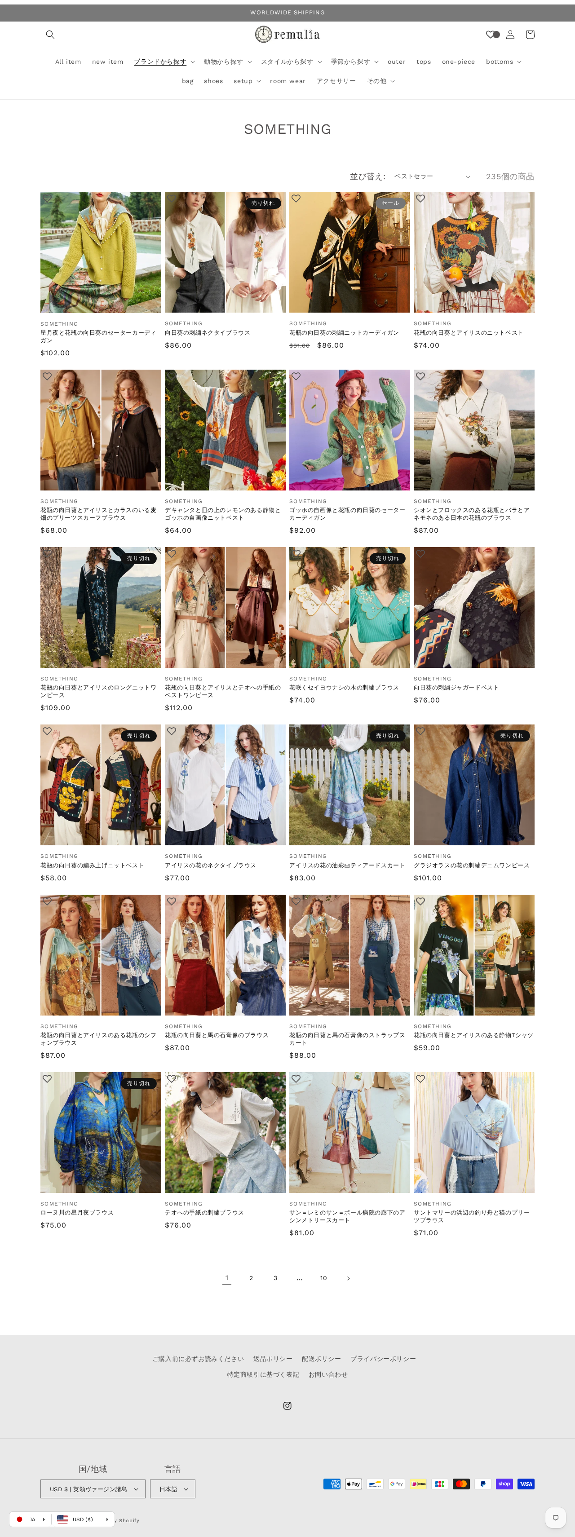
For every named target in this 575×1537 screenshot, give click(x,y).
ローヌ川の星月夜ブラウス (77, 1212)
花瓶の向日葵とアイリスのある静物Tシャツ (474, 1035)
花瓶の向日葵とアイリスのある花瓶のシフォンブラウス (98, 1039)
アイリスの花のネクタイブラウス (211, 865)
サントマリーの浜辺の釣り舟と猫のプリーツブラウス (472, 1216)
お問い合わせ (328, 1374)
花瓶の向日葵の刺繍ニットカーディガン (344, 332)
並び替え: (367, 176)
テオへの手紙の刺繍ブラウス (204, 1212)
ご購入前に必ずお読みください (198, 1358)
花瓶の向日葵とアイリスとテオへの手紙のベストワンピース (223, 691)
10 (323, 1277)
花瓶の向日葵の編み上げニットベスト (92, 865)
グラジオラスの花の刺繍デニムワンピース (472, 865)
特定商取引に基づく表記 (263, 1374)
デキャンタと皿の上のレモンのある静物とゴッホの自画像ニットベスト (223, 514)
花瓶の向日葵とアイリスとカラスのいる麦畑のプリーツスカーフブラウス (98, 514)
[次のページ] (348, 1278)
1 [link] (227, 1277)
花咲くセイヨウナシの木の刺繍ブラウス (344, 687)
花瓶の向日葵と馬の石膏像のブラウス (217, 1035)
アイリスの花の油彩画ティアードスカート (347, 865)
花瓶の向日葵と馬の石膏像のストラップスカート (347, 1039)
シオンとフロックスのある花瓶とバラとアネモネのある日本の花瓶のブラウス (472, 514)
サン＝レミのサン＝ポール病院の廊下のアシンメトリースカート (347, 1216)
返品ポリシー (273, 1358)
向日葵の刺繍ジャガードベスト (456, 687)
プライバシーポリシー (383, 1358)
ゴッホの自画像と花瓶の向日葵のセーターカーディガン (347, 514)
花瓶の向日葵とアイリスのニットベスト (469, 332)
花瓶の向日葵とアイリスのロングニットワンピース (98, 691)
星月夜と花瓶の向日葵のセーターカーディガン (98, 336)
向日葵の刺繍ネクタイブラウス (207, 332)
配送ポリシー (321, 1358)
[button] (50, 34)
